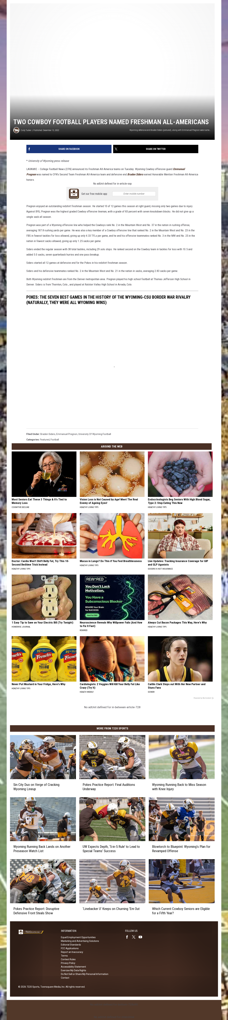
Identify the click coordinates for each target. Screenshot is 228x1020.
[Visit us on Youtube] (141, 937)
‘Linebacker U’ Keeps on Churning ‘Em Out (111, 909)
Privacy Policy (68, 963)
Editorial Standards (71, 944)
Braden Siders (135, 174)
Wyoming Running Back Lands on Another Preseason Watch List (41, 849)
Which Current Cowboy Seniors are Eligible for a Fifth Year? (181, 911)
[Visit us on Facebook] (128, 937)
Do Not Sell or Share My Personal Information (84, 974)
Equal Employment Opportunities (78, 937)
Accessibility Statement (73, 966)
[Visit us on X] (135, 937)
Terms (64, 955)
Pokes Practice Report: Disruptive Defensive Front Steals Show (36, 911)
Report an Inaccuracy (72, 952)
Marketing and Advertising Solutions (80, 941)
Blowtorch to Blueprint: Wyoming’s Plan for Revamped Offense (181, 849)
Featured (45, 439)
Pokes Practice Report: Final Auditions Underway (109, 787)
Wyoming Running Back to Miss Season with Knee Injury (179, 787)
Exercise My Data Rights (73, 970)
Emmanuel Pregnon (66, 434)
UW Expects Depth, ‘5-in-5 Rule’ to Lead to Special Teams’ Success (111, 849)
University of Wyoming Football (94, 434)
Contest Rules (68, 959)
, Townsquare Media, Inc (52, 986)
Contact (65, 977)
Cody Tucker (26, 130)
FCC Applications (70, 948)
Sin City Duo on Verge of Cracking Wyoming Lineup (36, 787)
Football (55, 439)
